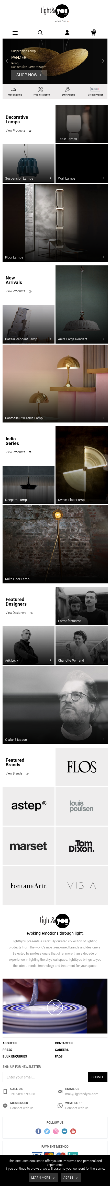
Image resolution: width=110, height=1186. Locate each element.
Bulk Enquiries (15, 1056)
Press (7, 1050)
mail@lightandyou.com (81, 1094)
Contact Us (64, 1043)
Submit (98, 1077)
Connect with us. (22, 1108)
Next (103, 61)
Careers (62, 1050)
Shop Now (27, 75)
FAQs (58, 1056)
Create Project (95, 94)
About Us (10, 1043)
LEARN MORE (41, 1177)
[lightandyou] (55, 13)
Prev (7, 61)
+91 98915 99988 (22, 1094)
